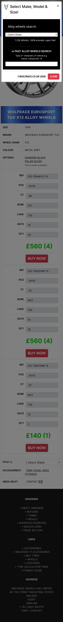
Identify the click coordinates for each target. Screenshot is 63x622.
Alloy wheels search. (22, 26)
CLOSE (53, 76)
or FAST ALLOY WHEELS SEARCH (31, 51)
